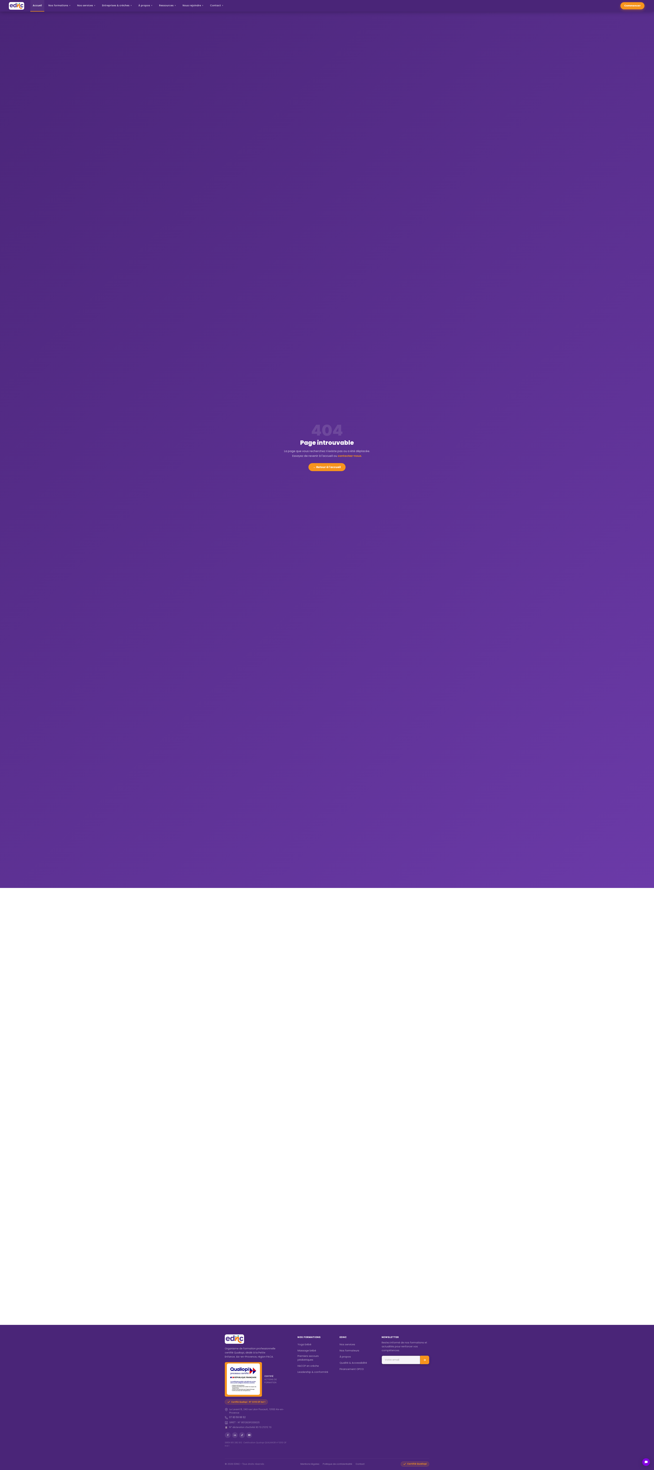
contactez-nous (349, 456)
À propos (345, 1356)
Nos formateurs (349, 1350)
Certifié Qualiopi (417, 1464)
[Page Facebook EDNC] (228, 1435)
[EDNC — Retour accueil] (16, 6)
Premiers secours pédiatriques (308, 1357)
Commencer (632, 5)
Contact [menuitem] (216, 5)
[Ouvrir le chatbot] (646, 1462)
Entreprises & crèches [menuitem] (117, 5)
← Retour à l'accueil (327, 467)
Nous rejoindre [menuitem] (193, 5)
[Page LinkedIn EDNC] (235, 1435)
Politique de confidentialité (337, 1464)
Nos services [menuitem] (86, 5)
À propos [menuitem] (145, 5)
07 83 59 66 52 (237, 1417)
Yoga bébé (304, 1344)
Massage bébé (307, 1350)
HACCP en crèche (308, 1366)
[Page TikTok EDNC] (242, 1435)
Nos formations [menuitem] (59, 5)
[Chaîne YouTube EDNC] (249, 1435)
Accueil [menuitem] (37, 5)
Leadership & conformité (313, 1372)
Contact (360, 1464)
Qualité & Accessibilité (353, 1363)
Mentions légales (309, 1464)
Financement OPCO (352, 1369)
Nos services (347, 1344)
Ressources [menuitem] (167, 5)
